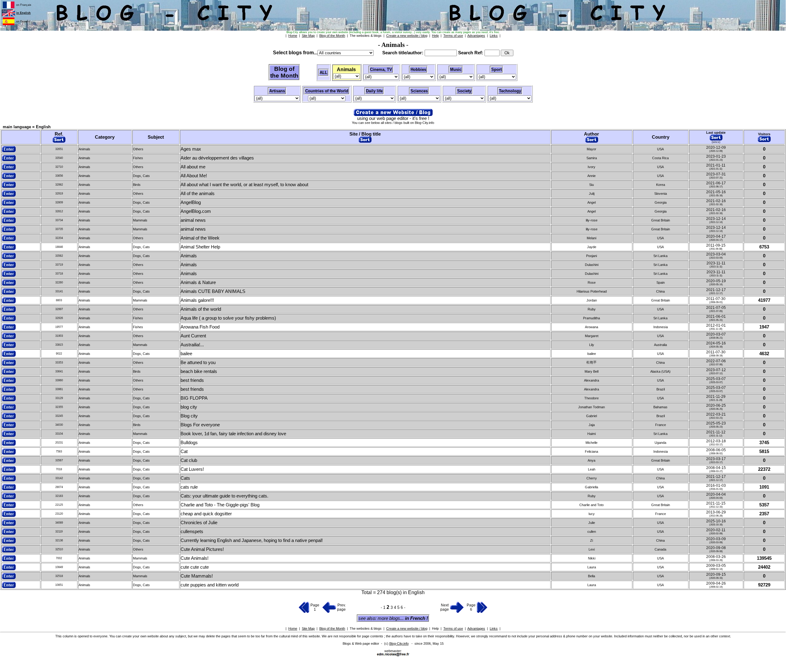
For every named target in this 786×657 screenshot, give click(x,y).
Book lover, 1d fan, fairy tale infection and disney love (233, 433)
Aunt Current (193, 335)
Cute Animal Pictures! (202, 549)
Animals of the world (201, 309)
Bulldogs (189, 442)
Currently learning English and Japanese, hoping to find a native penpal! (252, 540)
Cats (185, 478)
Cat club (189, 460)
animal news (193, 220)
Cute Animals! (194, 558)
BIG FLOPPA (194, 398)
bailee (186, 353)
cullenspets (192, 531)
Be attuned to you (198, 362)
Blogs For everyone (200, 424)
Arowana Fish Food (200, 327)
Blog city (189, 415)
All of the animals (198, 193)
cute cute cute (195, 567)
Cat (184, 451)
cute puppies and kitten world (210, 584)
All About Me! (194, 175)
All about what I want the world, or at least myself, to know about (244, 184)
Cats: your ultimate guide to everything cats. (224, 496)
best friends (192, 380)
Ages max (191, 149)
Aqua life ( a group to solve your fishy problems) (228, 318)
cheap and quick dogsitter (206, 513)
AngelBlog (191, 202)
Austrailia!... (192, 344)
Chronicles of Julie (199, 522)
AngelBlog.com (196, 211)
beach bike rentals (199, 371)
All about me (193, 166)
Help (435, 628)
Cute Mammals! (197, 576)
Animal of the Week (200, 238)
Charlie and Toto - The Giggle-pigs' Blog (220, 504)
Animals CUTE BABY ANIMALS (213, 291)
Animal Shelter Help (200, 246)
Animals (189, 255)
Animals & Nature (198, 282)
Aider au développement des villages (217, 158)
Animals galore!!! (197, 300)
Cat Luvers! (192, 469)
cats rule (189, 487)
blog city (189, 407)
